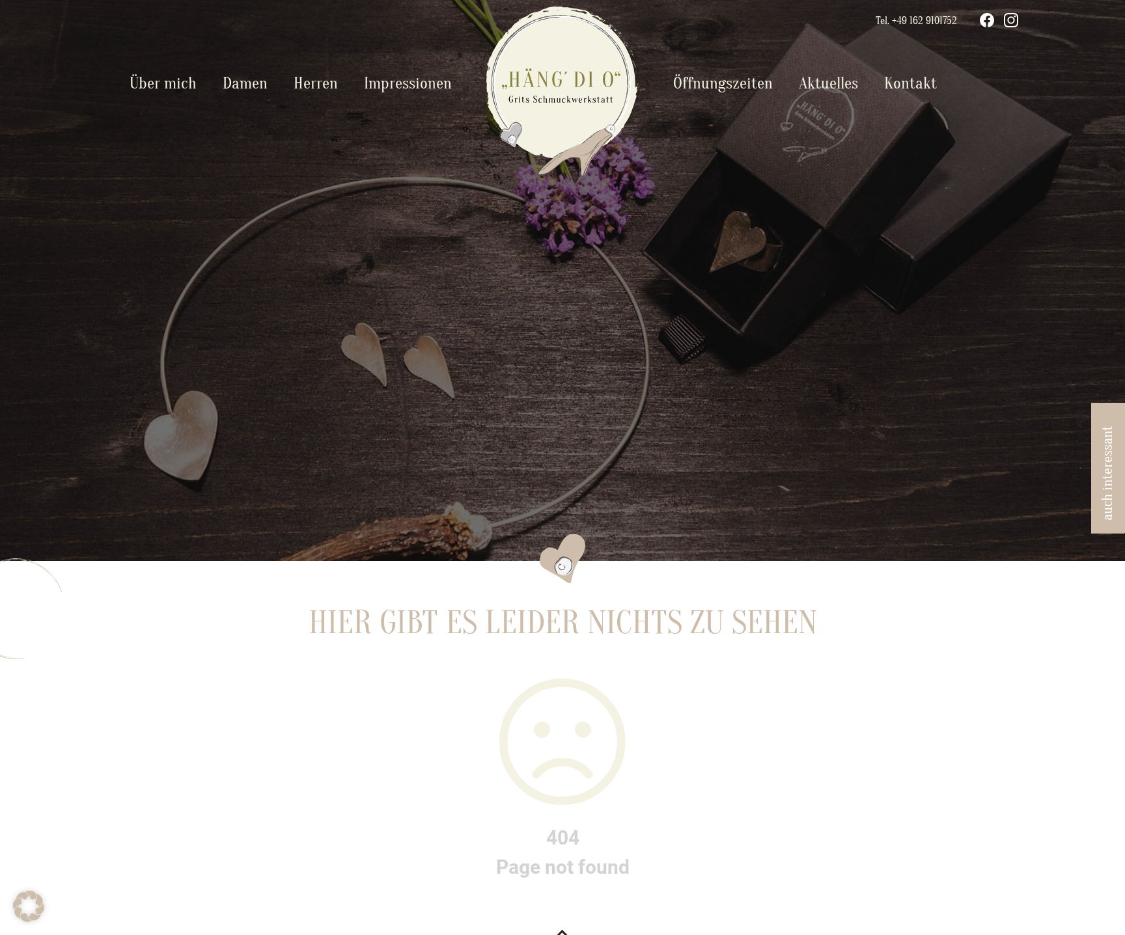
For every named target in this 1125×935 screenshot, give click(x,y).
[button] (28, 906)
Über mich (163, 83)
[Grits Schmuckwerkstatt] (562, 173)
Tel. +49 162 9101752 (916, 21)
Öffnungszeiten (723, 83)
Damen (245, 83)
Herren (316, 83)
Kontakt (910, 83)
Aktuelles (828, 83)
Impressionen (408, 83)
